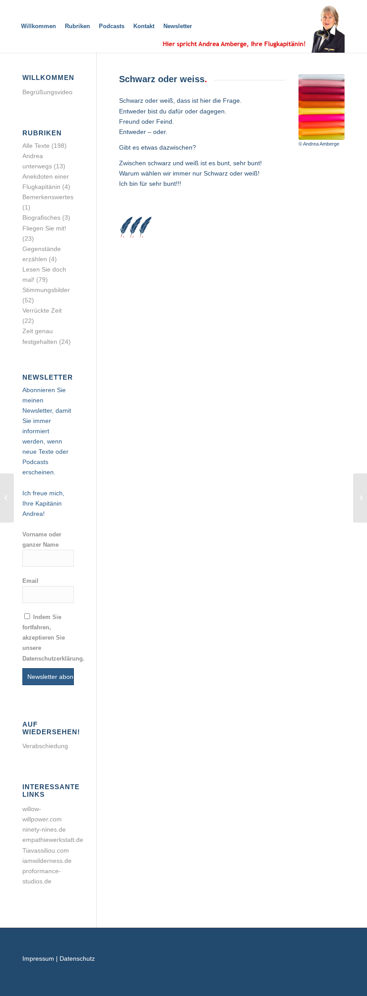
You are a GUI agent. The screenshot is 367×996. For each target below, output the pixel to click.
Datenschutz (77, 958)
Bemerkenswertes (47, 197)
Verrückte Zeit (42, 310)
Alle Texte (36, 145)
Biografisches (41, 217)
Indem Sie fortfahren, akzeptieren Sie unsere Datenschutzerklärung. (53, 637)
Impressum (38, 958)
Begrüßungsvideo (47, 92)
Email (30, 581)
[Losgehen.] (360, 498)
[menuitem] (38, 26)
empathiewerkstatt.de (52, 839)
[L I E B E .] (7, 498)
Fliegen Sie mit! (44, 228)
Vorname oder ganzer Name (41, 539)
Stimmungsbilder (46, 289)
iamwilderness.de (47, 860)
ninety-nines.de (44, 829)
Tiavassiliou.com (45, 850)
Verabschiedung (45, 745)
